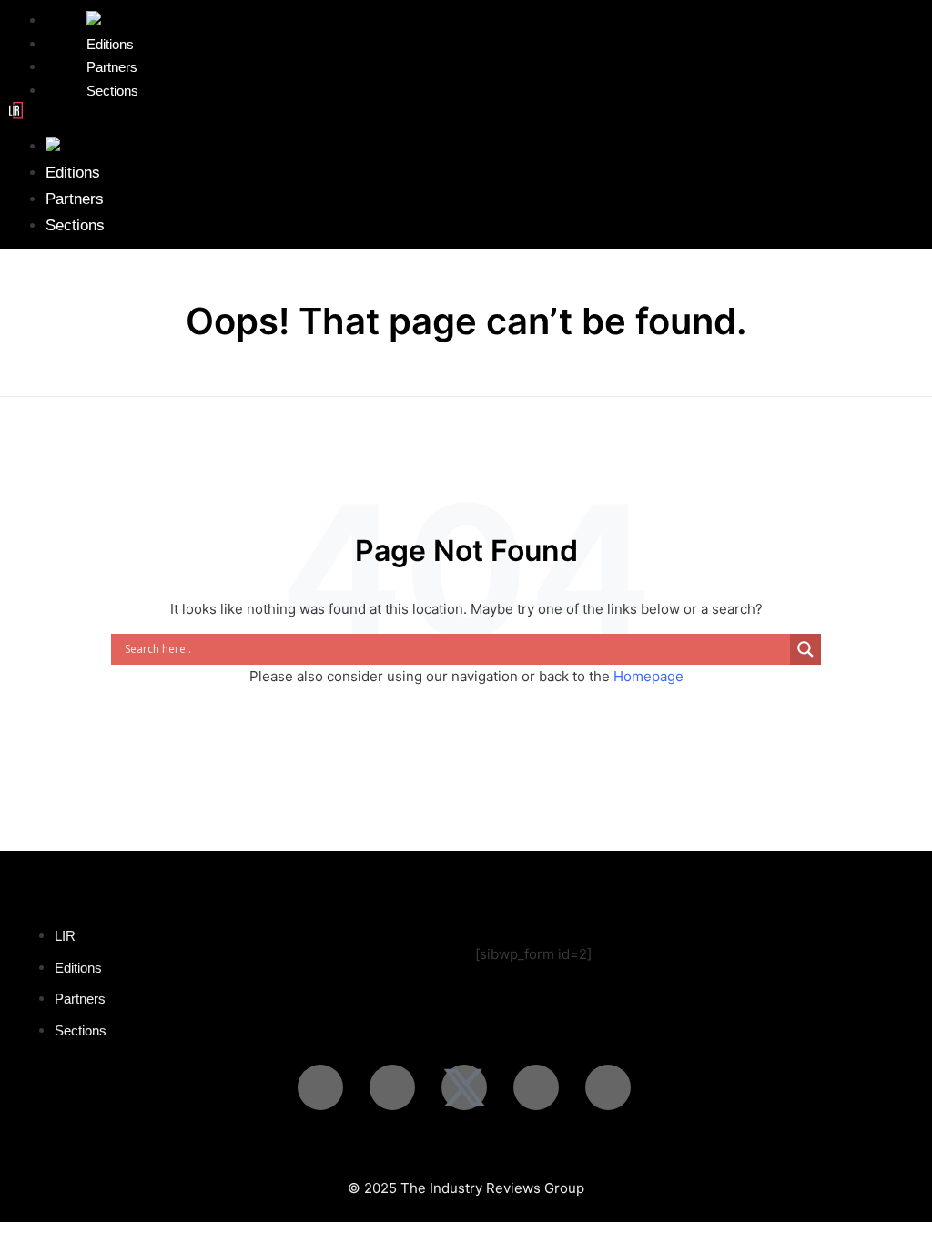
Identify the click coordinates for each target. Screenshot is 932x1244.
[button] (466, 114)
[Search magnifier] (805, 649)
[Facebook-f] (608, 1087)
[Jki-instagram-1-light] (392, 1087)
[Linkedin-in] (320, 1087)
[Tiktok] (536, 1087)
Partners (75, 199)
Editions (73, 172)
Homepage (648, 676)
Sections (112, 90)
